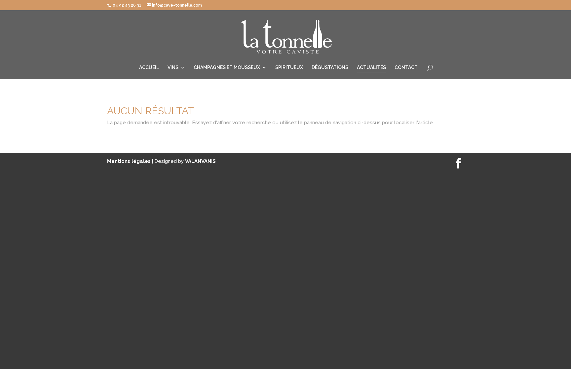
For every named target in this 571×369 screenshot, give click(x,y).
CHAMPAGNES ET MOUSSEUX (227, 67)
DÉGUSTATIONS (330, 67)
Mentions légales (129, 161)
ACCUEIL (149, 67)
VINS (173, 67)
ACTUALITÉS (371, 67)
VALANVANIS (200, 161)
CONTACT (406, 67)
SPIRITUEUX (289, 67)
